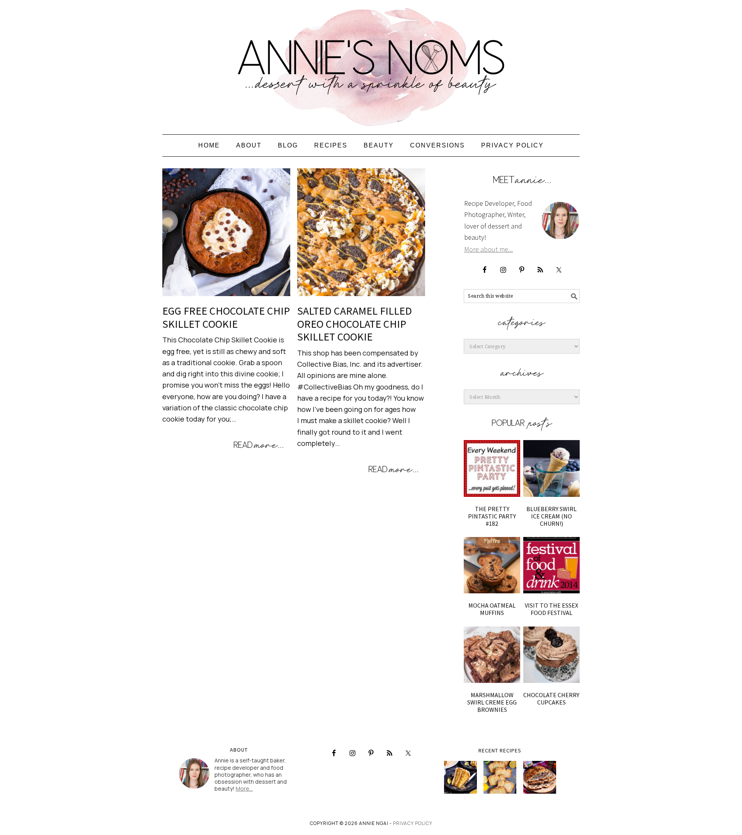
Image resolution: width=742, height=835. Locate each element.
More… (244, 788)
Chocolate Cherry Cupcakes (551, 698)
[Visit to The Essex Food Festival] (551, 565)
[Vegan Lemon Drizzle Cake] (499, 777)
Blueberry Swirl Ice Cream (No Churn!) (551, 516)
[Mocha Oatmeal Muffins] (492, 565)
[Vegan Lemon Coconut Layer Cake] (460, 777)
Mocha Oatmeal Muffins (492, 609)
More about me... (488, 249)
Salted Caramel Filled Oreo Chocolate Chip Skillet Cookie (354, 324)
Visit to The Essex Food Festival (551, 609)
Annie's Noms (371, 64)
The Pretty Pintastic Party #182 (492, 516)
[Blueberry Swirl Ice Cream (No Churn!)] (551, 468)
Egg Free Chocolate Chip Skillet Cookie (226, 317)
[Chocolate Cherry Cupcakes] (551, 655)
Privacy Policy (412, 823)
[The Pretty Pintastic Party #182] (492, 468)
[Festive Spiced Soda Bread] (539, 777)
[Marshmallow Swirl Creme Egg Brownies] (492, 655)
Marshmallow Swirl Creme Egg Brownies (492, 702)
